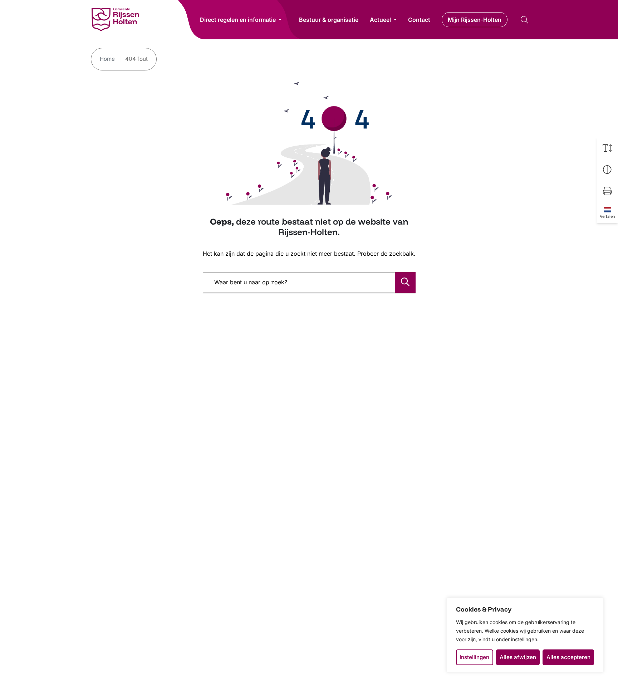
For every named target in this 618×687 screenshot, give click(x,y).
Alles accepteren (568, 657)
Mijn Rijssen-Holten (474, 19)
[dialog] (525, 635)
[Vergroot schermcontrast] (607, 169)
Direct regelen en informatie (238, 19)
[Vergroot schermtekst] (607, 148)
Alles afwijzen (518, 657)
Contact (419, 19)
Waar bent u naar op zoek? (250, 282)
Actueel (380, 19)
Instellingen (474, 657)
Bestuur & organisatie (328, 19)
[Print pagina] (607, 191)
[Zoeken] (405, 282)
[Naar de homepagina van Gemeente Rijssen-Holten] (115, 19)
